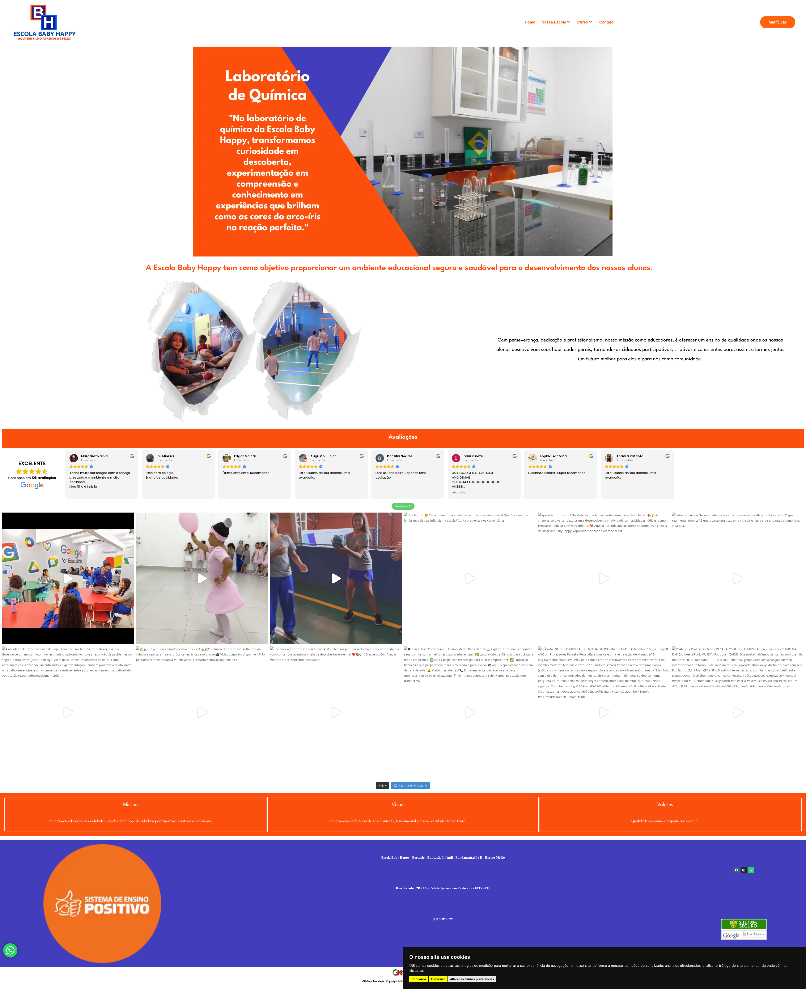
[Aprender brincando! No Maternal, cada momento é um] (604, 578)
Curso (582, 22)
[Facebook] (736, 870)
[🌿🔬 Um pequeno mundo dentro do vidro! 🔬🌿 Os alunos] (202, 712)
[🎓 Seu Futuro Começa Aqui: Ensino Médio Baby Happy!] (470, 712)
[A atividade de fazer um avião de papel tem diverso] (68, 712)
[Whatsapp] (751, 870)
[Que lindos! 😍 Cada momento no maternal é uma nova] (470, 578)
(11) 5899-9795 (443, 919)
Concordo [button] (418, 979)
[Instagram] (744, 870)
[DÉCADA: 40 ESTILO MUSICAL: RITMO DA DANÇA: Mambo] (604, 712)
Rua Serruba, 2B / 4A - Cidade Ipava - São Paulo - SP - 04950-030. (443, 888)
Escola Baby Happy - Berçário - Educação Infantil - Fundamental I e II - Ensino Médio (443, 857)
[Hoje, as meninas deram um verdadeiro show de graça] (202, 578)
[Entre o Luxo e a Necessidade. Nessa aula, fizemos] (738, 578)
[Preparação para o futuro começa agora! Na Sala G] (68, 578)
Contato (606, 22)
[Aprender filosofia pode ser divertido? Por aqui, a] (336, 578)
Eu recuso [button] (438, 979)
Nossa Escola (554, 22)
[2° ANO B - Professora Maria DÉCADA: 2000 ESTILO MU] (738, 712)
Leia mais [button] (458, 492)
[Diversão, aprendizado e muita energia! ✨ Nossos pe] (336, 712)
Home (530, 22)
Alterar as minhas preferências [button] (472, 979)
